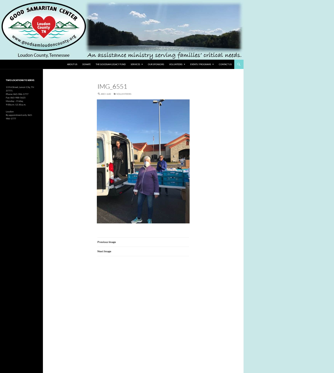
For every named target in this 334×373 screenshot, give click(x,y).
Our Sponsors (156, 64)
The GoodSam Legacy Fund (111, 64)
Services (135, 64)
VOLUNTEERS (175, 64)
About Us (72, 64)
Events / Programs (200, 64)
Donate (86, 64)
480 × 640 (106, 93)
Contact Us (225, 64)
